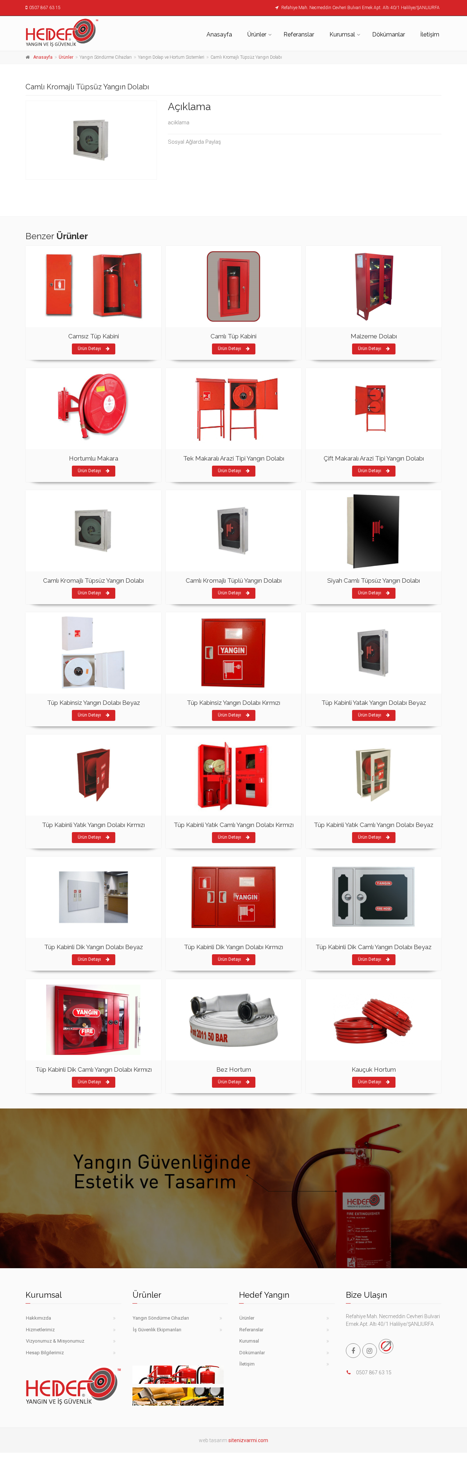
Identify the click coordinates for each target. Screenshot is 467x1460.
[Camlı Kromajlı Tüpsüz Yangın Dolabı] (91, 140)
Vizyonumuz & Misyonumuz (55, 1341)
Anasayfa (219, 34)
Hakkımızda (38, 1318)
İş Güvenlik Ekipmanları (157, 1329)
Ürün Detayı (90, 348)
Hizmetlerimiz (40, 1329)
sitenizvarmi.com (248, 1440)
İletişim (429, 34)
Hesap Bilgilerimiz (45, 1352)
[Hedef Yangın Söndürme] (73, 32)
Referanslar (298, 34)
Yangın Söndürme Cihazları (161, 1318)
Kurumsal (342, 34)
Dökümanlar (388, 34)
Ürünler (256, 34)
